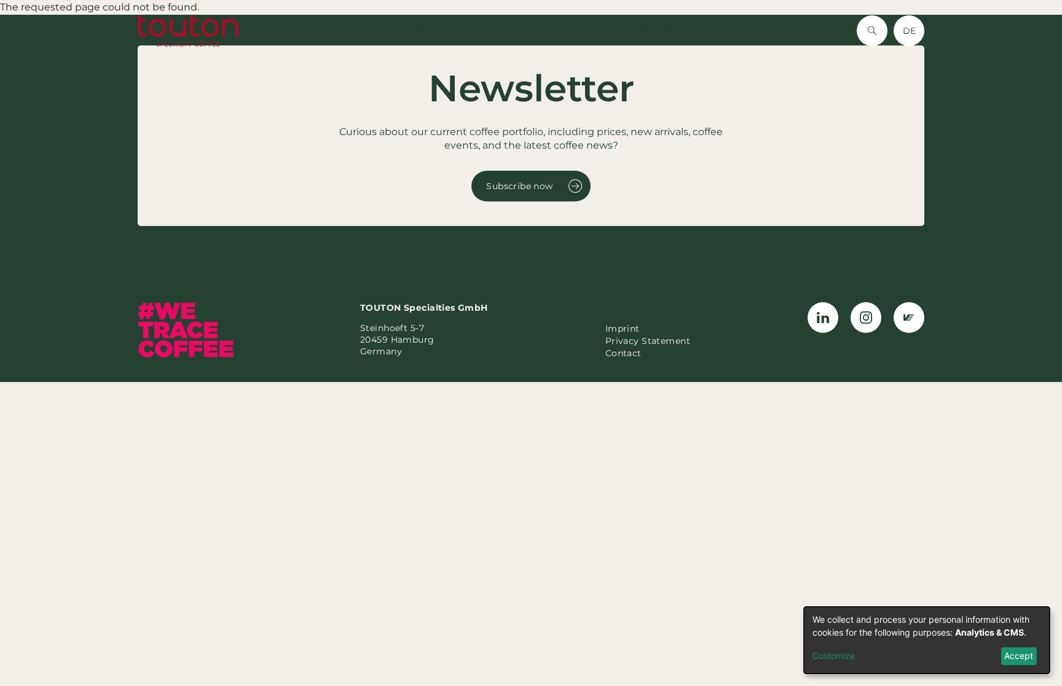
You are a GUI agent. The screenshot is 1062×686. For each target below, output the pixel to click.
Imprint (622, 328)
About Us (512, 30)
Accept (1018, 655)
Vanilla (457, 30)
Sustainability (584, 30)
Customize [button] (833, 655)
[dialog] (927, 640)
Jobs (715, 30)
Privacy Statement (647, 340)
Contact (762, 30)
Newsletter (660, 30)
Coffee (409, 30)
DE (909, 30)
